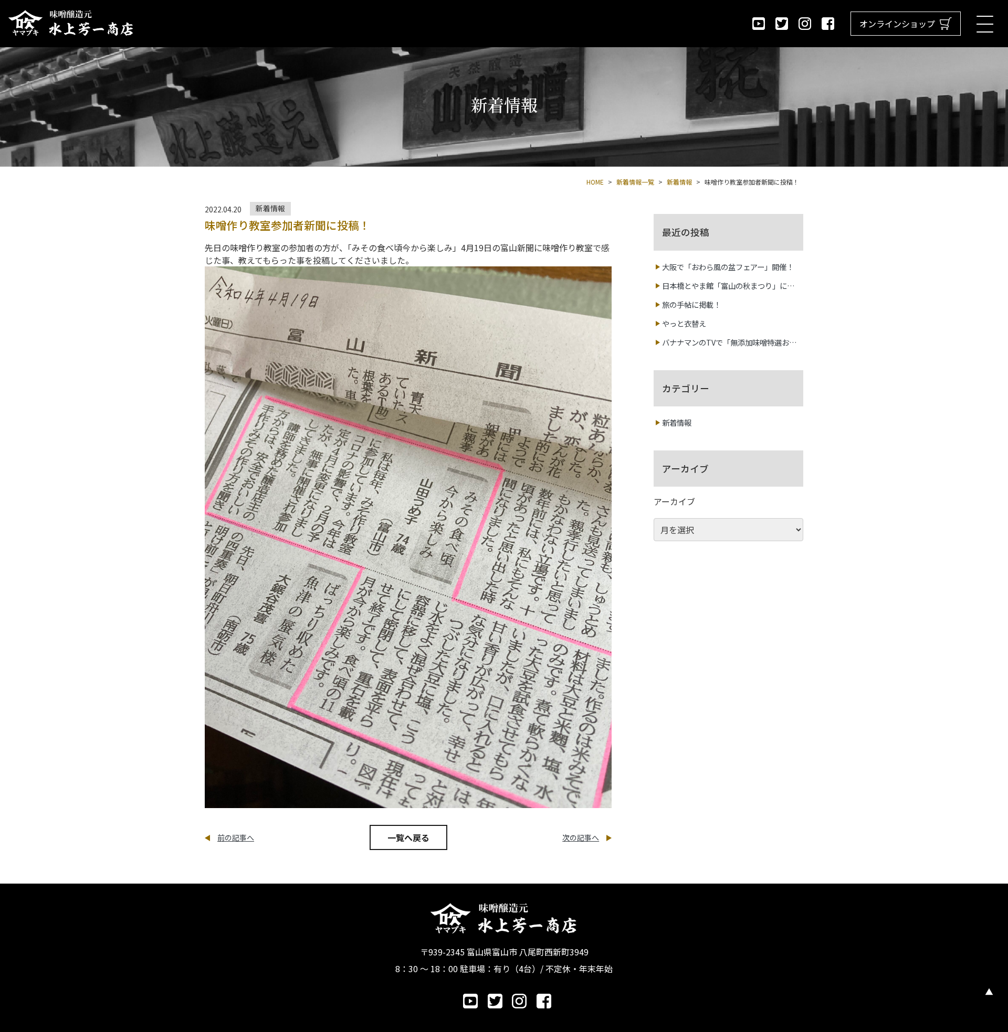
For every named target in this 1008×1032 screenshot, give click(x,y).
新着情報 (676, 422)
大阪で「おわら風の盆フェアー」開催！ (728, 266)
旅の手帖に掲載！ (691, 304)
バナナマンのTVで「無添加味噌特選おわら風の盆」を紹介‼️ (729, 342)
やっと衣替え (684, 323)
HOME (595, 181)
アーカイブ (674, 501)
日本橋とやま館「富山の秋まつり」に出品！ (728, 286)
